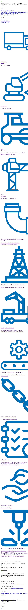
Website (2, 593)
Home (2, 12)
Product (10, 12)
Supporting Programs (17, 12)
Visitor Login (4, 10)
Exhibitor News (10, 13)
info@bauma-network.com (17, 583)
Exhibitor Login (10, 10)
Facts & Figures (8, 593)
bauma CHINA (18, 13)
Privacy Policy (12, 600)
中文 (2, 8)
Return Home (4, 570)
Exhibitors (6, 12)
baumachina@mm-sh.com (17, 588)
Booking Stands (23, 593)
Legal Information (5, 600)
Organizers (3, 594)
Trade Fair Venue (16, 593)
